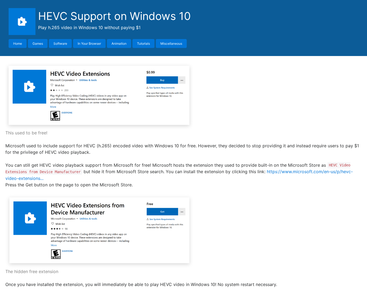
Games (38, 43)
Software (60, 43)
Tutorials (143, 43)
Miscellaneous (171, 43)
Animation (119, 43)
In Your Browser (89, 43)
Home (17, 43)
